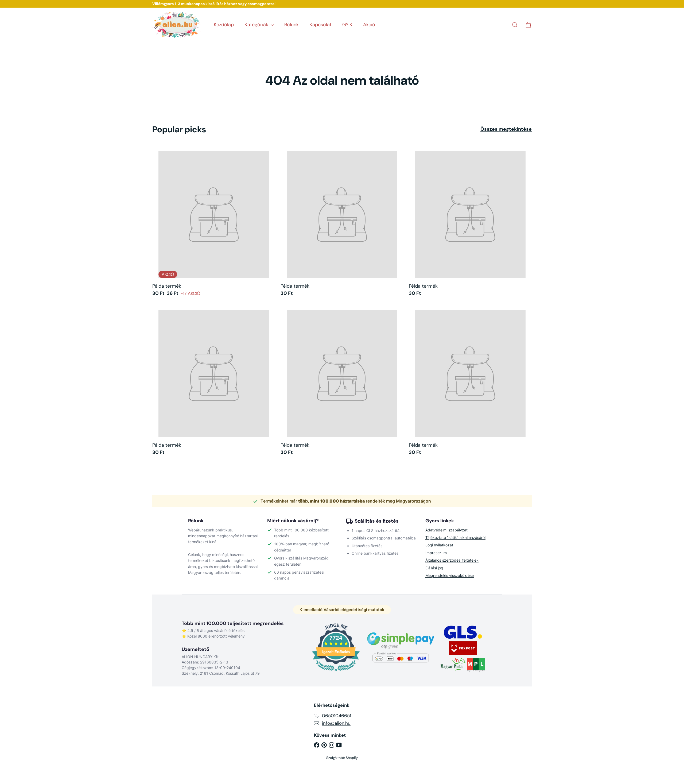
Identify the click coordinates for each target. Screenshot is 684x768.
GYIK (347, 24)
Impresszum (436, 552)
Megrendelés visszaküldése (449, 575)
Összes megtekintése (506, 129)
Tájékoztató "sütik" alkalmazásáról (455, 537)
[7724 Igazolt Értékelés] (336, 672)
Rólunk (291, 24)
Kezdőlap (224, 24)
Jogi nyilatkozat (439, 545)
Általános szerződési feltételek (452, 560)
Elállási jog (434, 568)
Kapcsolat (320, 24)
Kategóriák (257, 24)
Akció (369, 24)
